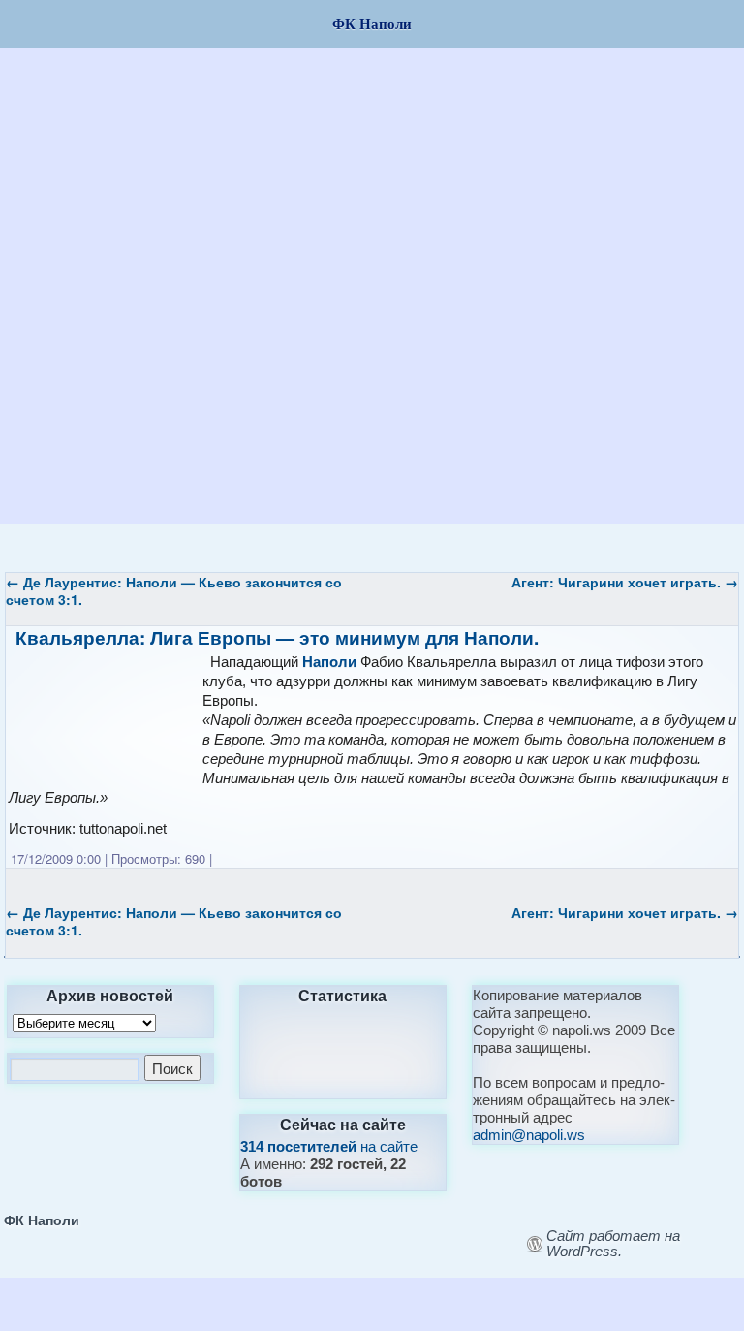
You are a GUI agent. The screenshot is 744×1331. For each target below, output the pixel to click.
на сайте (329, 1146)
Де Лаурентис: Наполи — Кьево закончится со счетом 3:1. (174, 590)
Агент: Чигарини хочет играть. (625, 581)
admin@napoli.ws (529, 1134)
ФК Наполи (41, 1219)
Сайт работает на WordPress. (613, 1243)
